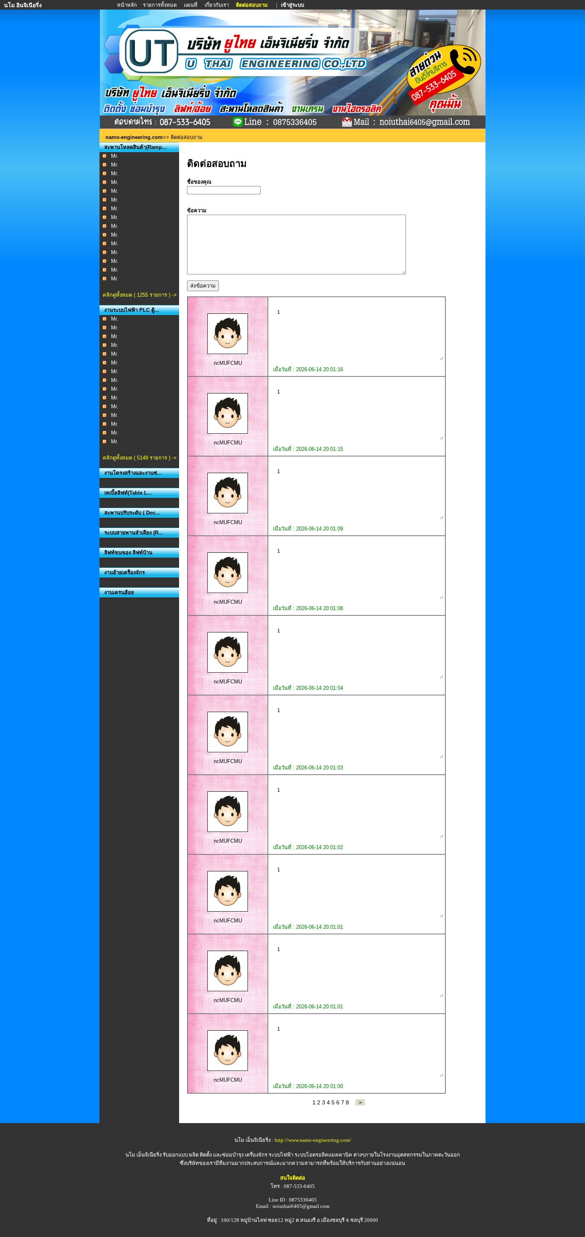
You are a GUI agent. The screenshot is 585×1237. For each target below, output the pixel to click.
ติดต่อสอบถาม (252, 5)
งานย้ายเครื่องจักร (124, 572)
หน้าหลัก (127, 5)
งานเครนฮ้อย (119, 592)
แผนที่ (190, 5)
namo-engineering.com (134, 137)
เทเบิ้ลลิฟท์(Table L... (128, 493)
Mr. (114, 156)
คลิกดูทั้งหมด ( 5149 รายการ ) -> (140, 458)
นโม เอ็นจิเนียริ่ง (143, 1155)
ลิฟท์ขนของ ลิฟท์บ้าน (128, 553)
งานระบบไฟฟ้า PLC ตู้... (131, 310)
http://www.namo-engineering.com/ (313, 1140)
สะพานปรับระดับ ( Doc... (132, 513)
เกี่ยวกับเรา (217, 5)
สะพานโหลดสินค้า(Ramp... (135, 147)
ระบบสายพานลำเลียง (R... (133, 533)
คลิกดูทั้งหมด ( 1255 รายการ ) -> (140, 295)
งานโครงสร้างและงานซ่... (133, 473)
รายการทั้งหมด (160, 5)
